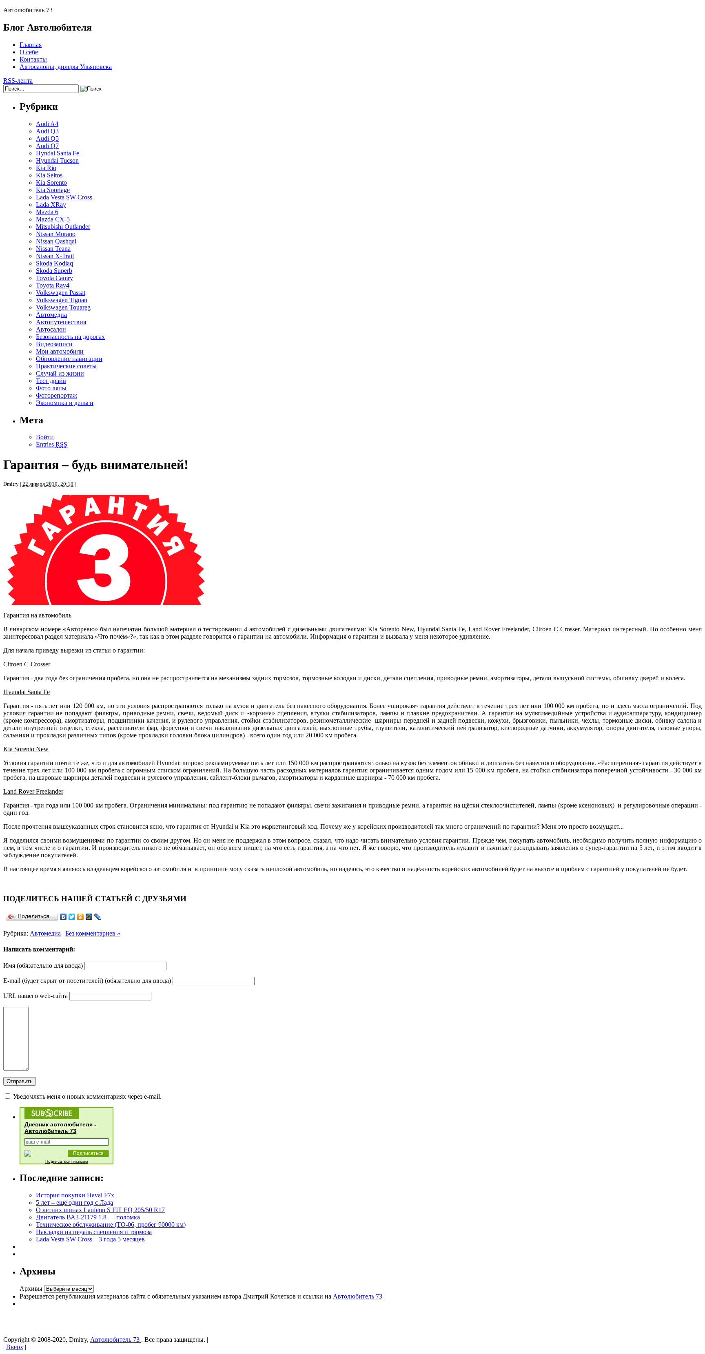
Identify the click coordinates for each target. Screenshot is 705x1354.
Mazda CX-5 (53, 219)
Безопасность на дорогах (70, 336)
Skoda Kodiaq (54, 263)
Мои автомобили (60, 351)
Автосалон (51, 329)
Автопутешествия (61, 322)
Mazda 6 (47, 211)
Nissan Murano (55, 233)
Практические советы (66, 366)
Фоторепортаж (56, 395)
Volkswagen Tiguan (61, 299)
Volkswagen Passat (60, 292)
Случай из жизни (60, 373)
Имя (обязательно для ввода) (43, 965)
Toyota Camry (54, 277)
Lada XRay (51, 204)
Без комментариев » (92, 933)
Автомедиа (51, 314)
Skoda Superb (54, 270)
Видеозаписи (54, 344)
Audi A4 (47, 123)
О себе (29, 52)
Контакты (33, 59)
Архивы (31, 1288)
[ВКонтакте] (63, 917)
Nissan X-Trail (55, 255)
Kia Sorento (51, 182)
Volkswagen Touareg (63, 307)
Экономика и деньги (64, 402)
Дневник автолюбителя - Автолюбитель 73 (60, 1127)
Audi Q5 (47, 138)
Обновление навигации (69, 358)
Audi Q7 (47, 145)
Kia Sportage (53, 189)
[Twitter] (72, 917)
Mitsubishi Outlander (63, 226)
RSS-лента (18, 80)
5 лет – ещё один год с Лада (74, 1202)
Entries (51, 444)
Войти (45, 437)
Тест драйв (51, 380)
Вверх (14, 1346)
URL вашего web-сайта (35, 995)
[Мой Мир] (89, 917)
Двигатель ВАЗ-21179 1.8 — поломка (88, 1217)
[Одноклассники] (80, 917)
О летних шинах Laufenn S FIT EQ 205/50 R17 (100, 1209)
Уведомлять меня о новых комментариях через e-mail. (87, 1096)
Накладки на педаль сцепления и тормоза (94, 1231)
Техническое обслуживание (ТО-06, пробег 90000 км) (111, 1224)
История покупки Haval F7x (75, 1195)
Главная (31, 44)
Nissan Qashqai (56, 241)
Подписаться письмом (66, 1161)
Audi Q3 (47, 131)
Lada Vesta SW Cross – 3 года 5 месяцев (90, 1239)
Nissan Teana (53, 248)
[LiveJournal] (97, 917)
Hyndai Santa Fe (57, 153)
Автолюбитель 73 (357, 1296)
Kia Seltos (49, 175)
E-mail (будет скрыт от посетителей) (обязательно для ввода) (87, 980)
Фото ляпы (51, 388)
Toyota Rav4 (52, 285)
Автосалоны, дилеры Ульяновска (66, 66)
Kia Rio (46, 167)
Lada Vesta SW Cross (64, 197)
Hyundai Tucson (57, 160)
